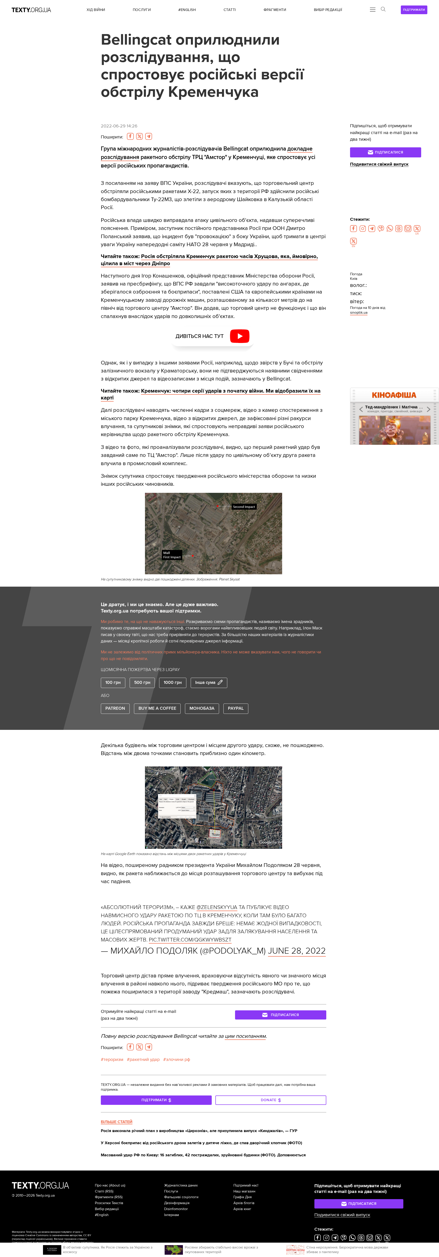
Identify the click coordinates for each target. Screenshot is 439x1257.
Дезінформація (177, 1203)
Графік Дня (242, 1197)
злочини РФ (178, 1059)
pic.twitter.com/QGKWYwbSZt (190, 939)
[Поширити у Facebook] (130, 136)
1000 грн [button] (173, 682)
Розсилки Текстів (109, 1203)
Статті (99, 1191)
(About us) (117, 1185)
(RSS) (109, 1191)
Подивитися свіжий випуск (379, 164)
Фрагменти (104, 1197)
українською (44, 1239)
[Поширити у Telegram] (148, 136)
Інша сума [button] (205, 682)
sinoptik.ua (358, 312)
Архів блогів (243, 1203)
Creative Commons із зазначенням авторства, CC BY (58, 1235)
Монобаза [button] (202, 708)
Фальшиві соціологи (181, 1197)
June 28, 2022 (297, 951)
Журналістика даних (181, 1185)
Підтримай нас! (245, 1185)
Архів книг (242, 1209)
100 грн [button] (113, 682)
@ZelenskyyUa (217, 907)
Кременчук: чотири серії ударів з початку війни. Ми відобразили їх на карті (211, 394)
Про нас (101, 1185)
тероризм (113, 1059)
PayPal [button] (236, 708)
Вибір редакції (107, 1209)
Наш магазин (244, 1191)
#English (102, 1215)
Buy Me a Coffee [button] (157, 708)
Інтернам (171, 1215)
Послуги (171, 1191)
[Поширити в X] (139, 136)
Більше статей (116, 1121)
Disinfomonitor (176, 1209)
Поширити (112, 137)
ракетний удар (145, 1059)
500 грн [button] (142, 682)
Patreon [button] (115, 708)
